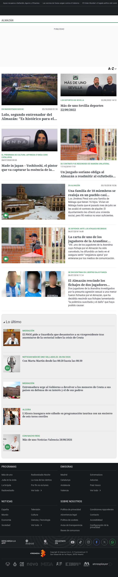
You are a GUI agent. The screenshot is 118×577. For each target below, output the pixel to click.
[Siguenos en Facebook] (96, 542)
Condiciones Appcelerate (102, 509)
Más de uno (7, 475)
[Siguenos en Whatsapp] (112, 542)
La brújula (6, 485)
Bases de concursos (70, 530)
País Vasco (95, 485)
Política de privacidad (71, 509)
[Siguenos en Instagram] (88, 542)
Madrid (64, 475)
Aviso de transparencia (71, 525)
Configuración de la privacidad (99, 526)
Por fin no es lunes (39, 485)
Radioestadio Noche (40, 475)
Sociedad (6, 525)
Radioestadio (8, 490)
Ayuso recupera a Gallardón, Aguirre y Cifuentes (21, 3)
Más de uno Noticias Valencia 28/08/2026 (47, 439)
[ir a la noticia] (11, 337)
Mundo (5, 514)
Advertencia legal (69, 514)
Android (30, 543)
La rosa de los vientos (41, 480)
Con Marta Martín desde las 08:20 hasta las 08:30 (52, 360)
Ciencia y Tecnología (40, 520)
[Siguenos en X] (104, 542)
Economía (6, 520)
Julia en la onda (9, 480)
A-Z (111, 69)
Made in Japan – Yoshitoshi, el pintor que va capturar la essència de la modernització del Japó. (29, 169)
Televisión (35, 509)
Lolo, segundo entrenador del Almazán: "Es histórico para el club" (28, 118)
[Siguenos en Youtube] (72, 542)
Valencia (65, 490)
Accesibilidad (96, 520)
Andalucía (65, 485)
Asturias (94, 480)
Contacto (94, 514)
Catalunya (65, 480)
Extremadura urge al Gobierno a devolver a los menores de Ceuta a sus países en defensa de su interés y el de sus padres (66, 388)
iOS (46, 543)
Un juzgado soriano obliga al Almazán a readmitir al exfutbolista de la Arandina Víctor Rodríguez (88, 176)
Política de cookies (69, 520)
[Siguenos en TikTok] (80, 542)
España (5, 509)
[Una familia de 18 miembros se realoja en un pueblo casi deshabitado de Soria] (33, 202)
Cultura (34, 514)
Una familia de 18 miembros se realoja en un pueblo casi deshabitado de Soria (92, 195)
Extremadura (96, 475)
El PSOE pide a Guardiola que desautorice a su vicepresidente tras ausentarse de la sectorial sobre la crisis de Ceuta (63, 336)
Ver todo (35, 490)
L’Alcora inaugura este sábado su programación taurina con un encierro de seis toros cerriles (67, 415)
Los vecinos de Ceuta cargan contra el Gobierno (61, 3)
